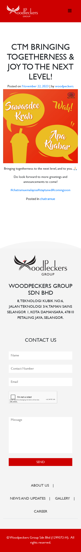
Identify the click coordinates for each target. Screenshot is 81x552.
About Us (40, 485)
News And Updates (27, 498)
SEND (40, 462)
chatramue (47, 199)
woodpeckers (64, 86)
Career (40, 511)
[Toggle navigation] (69, 11)
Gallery (62, 498)
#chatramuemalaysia (24, 190)
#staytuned (45, 190)
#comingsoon (61, 190)
